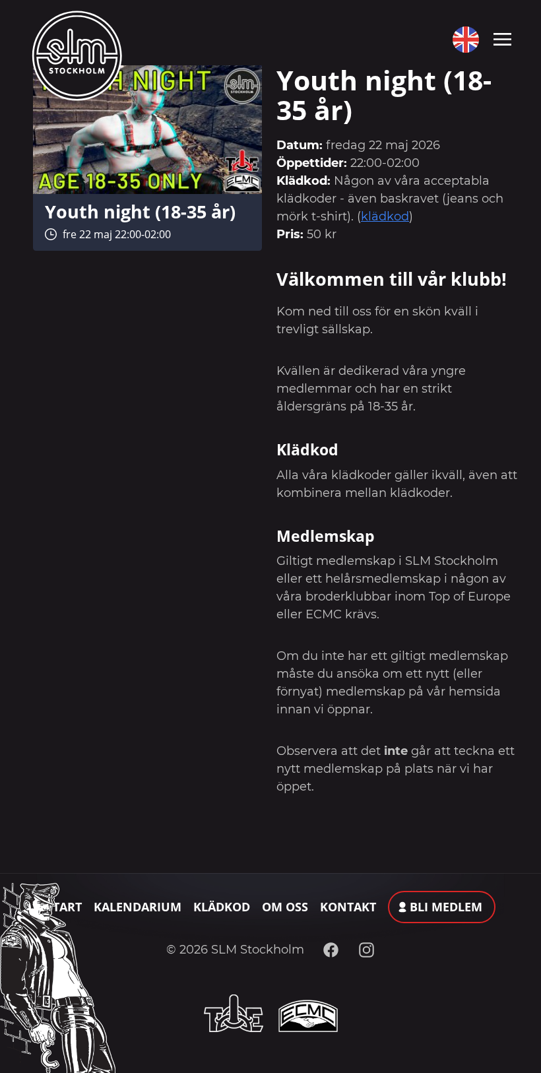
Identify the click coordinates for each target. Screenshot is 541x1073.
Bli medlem (446, 907)
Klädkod (221, 907)
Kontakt (348, 907)
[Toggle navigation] (502, 38)
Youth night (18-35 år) (140, 211)
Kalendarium (137, 907)
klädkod (385, 216)
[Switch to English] (463, 39)
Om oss (285, 907)
